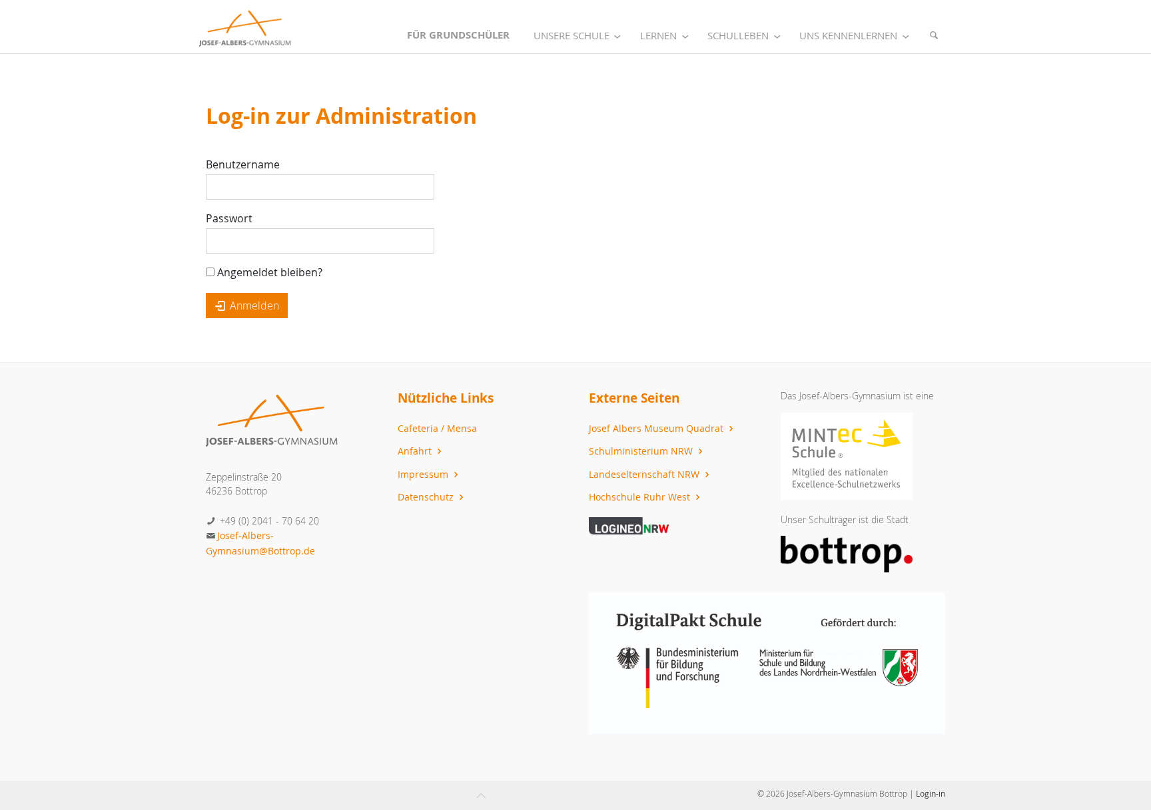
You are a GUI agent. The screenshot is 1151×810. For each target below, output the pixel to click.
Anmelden (253, 305)
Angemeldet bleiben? (268, 272)
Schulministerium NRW (642, 451)
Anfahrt (416, 451)
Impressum (424, 474)
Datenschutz (427, 497)
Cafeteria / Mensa (437, 428)
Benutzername (243, 164)
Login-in (930, 793)
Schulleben (738, 35)
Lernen (658, 35)
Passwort (229, 218)
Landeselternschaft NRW (645, 474)
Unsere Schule (571, 35)
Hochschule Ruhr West (641, 497)
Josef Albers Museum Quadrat (657, 428)
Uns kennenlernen (848, 35)
